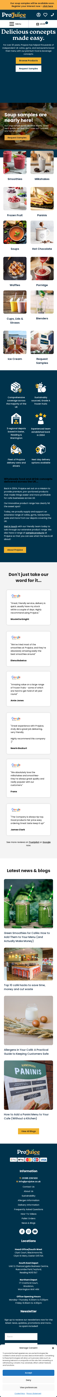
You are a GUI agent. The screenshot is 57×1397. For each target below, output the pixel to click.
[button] (53, 1348)
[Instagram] (28, 1231)
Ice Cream (15, 359)
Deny (28, 1380)
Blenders (42, 318)
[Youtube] (35, 1231)
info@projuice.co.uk (30, 1181)
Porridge (42, 285)
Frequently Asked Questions (28, 1209)
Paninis (42, 215)
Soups (15, 249)
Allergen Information (28, 1200)
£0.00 (43, 23)
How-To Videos (28, 1213)
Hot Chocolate (42, 249)
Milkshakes (42, 179)
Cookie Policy (20, 1393)
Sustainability (28, 1195)
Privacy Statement (34, 1393)
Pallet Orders (28, 1218)
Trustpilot (34, 842)
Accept (28, 1372)
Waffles (15, 285)
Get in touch (10, 526)
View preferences (28, 1387)
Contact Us (28, 1186)
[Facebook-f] (22, 1231)
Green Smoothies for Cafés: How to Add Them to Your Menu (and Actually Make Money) (27, 937)
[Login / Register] (38, 14)
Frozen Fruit (15, 215)
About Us (28, 1191)
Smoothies (15, 179)
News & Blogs (28, 1223)
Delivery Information (28, 1204)
